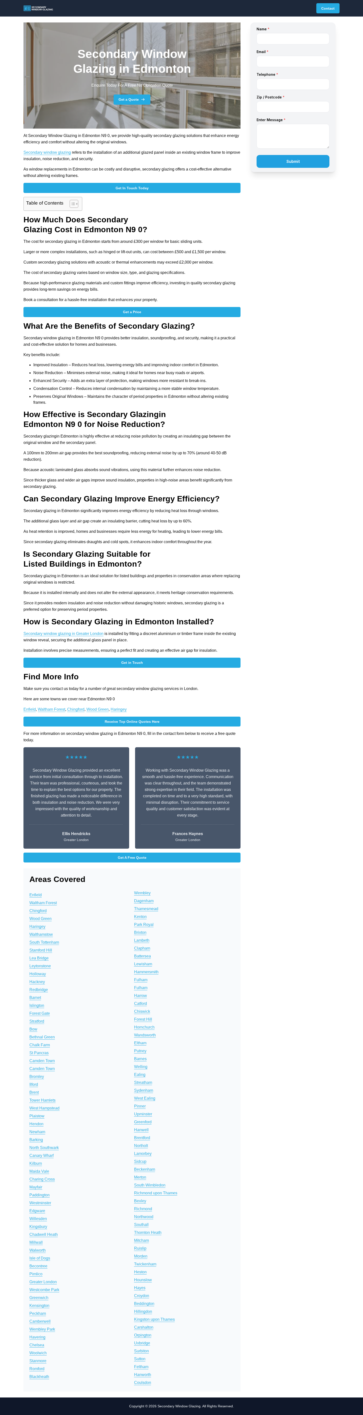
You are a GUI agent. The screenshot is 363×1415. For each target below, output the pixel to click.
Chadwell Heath (43, 1234)
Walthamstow (41, 934)
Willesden (38, 1219)
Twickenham (145, 1264)
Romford (36, 1369)
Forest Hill (143, 1019)
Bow (33, 1029)
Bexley (140, 1201)
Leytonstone (40, 966)
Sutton (139, 1359)
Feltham (141, 1367)
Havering (37, 1337)
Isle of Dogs (39, 1258)
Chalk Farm (39, 1045)
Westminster (40, 1203)
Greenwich (38, 1298)
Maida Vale (39, 1171)
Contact (328, 8)
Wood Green (97, 709)
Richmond (143, 1209)
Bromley (36, 1076)
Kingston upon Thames (154, 1319)
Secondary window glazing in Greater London (63, 633)
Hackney (37, 982)
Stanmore (37, 1361)
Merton (140, 1177)
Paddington (39, 1195)
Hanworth (142, 1375)
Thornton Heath (147, 1232)
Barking (36, 1140)
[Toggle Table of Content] (71, 204)
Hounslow (143, 1280)
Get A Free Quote (132, 858)
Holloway (37, 974)
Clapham (142, 948)
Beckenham (144, 1169)
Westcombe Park (44, 1290)
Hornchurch (144, 1027)
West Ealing (144, 1098)
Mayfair (35, 1187)
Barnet (35, 997)
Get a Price (132, 312)
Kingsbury (38, 1226)
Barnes (140, 1059)
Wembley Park (42, 1329)
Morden (140, 1256)
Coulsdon (142, 1382)
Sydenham (143, 1090)
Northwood (143, 1217)
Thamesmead (146, 909)
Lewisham (143, 964)
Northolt (141, 1146)
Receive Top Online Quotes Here (132, 722)
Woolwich (38, 1353)
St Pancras (39, 1053)
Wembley (142, 893)
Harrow (140, 996)
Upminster (143, 1114)
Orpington (142, 1335)
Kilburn (35, 1163)
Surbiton (141, 1351)
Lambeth (141, 940)
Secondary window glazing (47, 152)
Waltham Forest (51, 709)
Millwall (36, 1242)
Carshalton (143, 1327)
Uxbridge (142, 1343)
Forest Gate (39, 1013)
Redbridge (38, 990)
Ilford (33, 1084)
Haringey (119, 709)
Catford (140, 1003)
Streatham (143, 1082)
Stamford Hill (40, 950)
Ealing (139, 1074)
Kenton (140, 917)
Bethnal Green (42, 1037)
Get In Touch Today (132, 188)
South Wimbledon (149, 1185)
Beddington (144, 1303)
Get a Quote (129, 99)
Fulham (140, 980)
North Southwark (44, 1148)
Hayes (139, 1288)
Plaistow (36, 1116)
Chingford (75, 709)
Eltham (140, 1043)
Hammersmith (146, 972)
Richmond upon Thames (155, 1193)
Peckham (37, 1313)
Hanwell (141, 1130)
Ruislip (140, 1248)
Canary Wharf (41, 1155)
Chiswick (142, 1011)
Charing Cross (42, 1179)
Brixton (140, 932)
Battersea (142, 956)
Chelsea (36, 1345)
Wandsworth (145, 1035)
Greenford (143, 1122)
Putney (140, 1051)
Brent (34, 1092)
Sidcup (140, 1161)
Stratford (36, 1021)
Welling (140, 1067)
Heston (140, 1272)
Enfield (29, 709)
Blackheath (39, 1377)
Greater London (43, 1282)
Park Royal (144, 924)
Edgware (37, 1211)
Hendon (36, 1124)
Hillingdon (143, 1311)
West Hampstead (44, 1108)
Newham (37, 1132)
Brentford (142, 1138)
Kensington (39, 1305)
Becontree (38, 1266)
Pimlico (35, 1274)
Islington (36, 1005)
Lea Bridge (39, 958)
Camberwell (40, 1321)
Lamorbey (143, 1153)
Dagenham (144, 901)
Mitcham (141, 1240)
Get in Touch (132, 663)
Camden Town (42, 1061)
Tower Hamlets (42, 1100)
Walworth (37, 1250)
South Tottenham (44, 942)
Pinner (140, 1106)
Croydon (141, 1296)
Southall (141, 1225)
